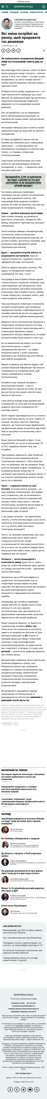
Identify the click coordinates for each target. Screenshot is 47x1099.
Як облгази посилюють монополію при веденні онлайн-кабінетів (22, 951)
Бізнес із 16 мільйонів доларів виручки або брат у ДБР (22, 889)
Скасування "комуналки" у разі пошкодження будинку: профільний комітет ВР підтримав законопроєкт (23, 801)
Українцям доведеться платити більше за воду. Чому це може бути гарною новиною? (22, 821)
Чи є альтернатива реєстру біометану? (22, 938)
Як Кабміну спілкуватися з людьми (20, 838)
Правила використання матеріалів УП (23, 1009)
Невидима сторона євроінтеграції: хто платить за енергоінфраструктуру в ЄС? (23, 944)
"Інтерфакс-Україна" (23, 1026)
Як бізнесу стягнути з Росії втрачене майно (21, 854)
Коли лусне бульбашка (14, 905)
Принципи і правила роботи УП (23, 1012)
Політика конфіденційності (23, 1006)
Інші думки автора (12, 926)
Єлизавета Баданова (25, 20)
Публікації (14, 12)
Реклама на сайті (18, 1003)
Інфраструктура (36, 12)
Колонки (24, 12)
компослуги (7, 724)
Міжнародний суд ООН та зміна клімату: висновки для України (22, 931)
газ (16, 724)
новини (5, 12)
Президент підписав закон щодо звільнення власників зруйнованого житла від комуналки (22, 776)
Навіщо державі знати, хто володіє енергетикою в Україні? (20, 959)
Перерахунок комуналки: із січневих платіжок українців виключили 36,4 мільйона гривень (19, 789)
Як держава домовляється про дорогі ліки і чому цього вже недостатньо (22, 872)
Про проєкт (31, 1003)
